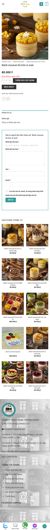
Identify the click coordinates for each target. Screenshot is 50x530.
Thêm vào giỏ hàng (25, 80)
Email (8, 180)
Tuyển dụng (10, 496)
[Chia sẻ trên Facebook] (4, 99)
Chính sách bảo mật (13, 470)
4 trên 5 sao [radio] (24, 145)
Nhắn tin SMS (15, 528)
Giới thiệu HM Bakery (13, 474)
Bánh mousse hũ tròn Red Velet (12, 387)
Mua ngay (9, 87)
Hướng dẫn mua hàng (14, 479)
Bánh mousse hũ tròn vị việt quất (37, 387)
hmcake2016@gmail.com (14, 429)
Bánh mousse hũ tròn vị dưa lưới (37, 353)
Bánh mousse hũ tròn (36, 62)
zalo (5, 528)
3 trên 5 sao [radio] (16, 145)
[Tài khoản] (41, 4)
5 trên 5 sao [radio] (33, 145)
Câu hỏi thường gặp (13, 492)
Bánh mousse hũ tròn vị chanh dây (12, 250)
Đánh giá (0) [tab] (7, 113)
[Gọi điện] (25, 525)
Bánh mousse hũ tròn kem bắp (37, 284)
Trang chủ (6, 62)
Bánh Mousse (18, 62)
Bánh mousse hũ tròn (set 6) (12, 318)
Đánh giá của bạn (12, 142)
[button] (3, 4)
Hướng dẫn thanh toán (14, 487)
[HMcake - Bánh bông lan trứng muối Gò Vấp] (25, 4)
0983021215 (24, 424)
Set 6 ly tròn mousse (13, 352)
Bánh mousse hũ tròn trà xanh (37, 318)
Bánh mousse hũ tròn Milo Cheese (12, 284)
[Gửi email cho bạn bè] (8, 99)
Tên (7, 169)
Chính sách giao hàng (14, 483)
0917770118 (9, 424)
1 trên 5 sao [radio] (6, 145)
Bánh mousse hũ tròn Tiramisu (37, 250)
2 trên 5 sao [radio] (10, 145)
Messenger (35, 528)
